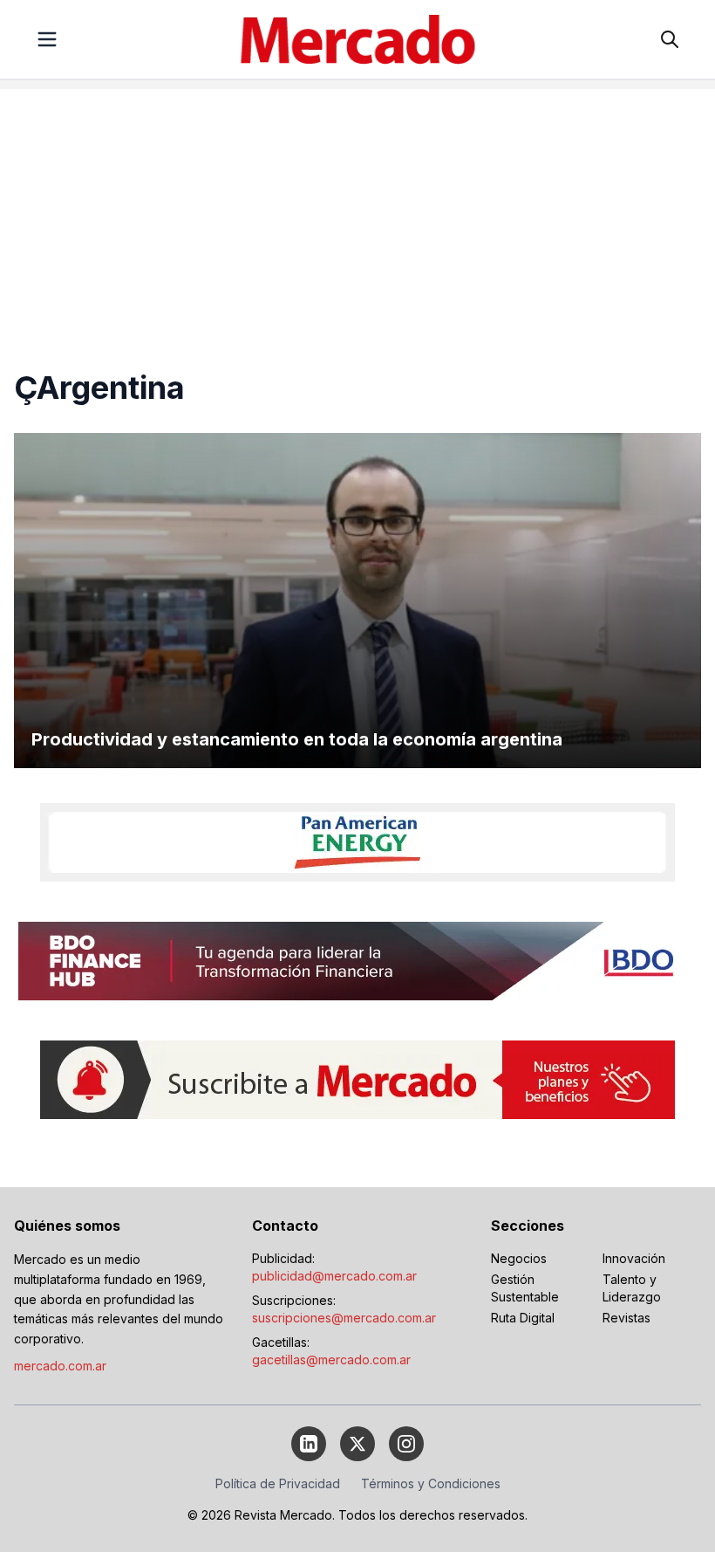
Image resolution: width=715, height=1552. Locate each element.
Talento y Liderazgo (632, 1288)
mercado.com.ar (60, 1365)
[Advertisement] (357, 211)
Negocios (519, 1258)
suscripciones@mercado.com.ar (344, 1317)
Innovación (634, 1258)
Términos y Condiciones (430, 1483)
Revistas (626, 1317)
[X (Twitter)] (357, 1443)
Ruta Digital (523, 1317)
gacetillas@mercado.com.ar (331, 1359)
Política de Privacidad (277, 1483)
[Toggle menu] (47, 39)
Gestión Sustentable (525, 1288)
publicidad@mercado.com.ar (334, 1275)
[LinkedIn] (308, 1443)
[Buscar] (669, 39)
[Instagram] (406, 1443)
